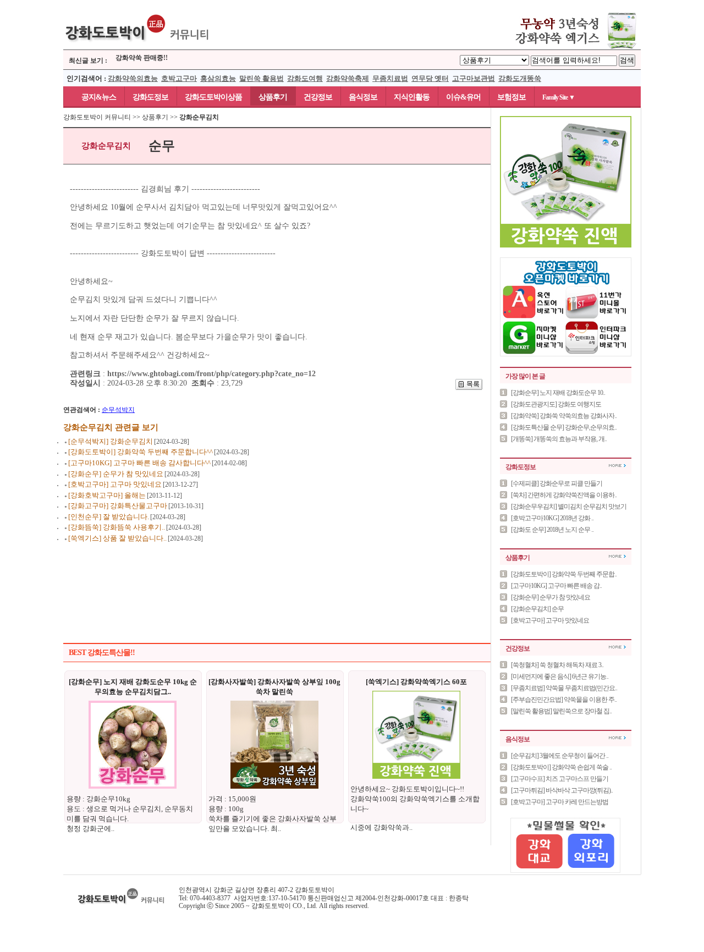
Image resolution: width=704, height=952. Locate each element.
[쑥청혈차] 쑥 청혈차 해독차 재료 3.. (557, 665)
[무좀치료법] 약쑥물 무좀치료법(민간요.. (564, 688)
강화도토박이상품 (213, 97)
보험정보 (511, 97)
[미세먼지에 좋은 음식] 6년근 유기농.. (559, 676)
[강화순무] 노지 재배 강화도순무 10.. (558, 393)
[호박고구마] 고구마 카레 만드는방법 (559, 802)
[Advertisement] (277, 579)
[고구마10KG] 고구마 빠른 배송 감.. (556, 586)
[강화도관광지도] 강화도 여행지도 (556, 404)
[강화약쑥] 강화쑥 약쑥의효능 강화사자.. (564, 416)
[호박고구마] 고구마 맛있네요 (550, 620)
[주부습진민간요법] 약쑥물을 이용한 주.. (564, 699)
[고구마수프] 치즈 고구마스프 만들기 (559, 779)
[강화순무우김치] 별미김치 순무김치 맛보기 (568, 506)
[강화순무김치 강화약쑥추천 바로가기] (566, 47)
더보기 (617, 465)
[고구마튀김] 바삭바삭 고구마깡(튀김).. (562, 790)
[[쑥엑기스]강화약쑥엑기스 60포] (416, 776)
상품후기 (272, 97)
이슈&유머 (463, 97)
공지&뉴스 (94, 97)
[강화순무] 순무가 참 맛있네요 (550, 597)
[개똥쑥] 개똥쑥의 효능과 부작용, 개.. (559, 439)
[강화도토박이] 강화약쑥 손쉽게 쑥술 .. (561, 767)
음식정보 (363, 97)
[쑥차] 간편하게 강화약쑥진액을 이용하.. (564, 495)
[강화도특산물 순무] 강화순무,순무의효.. (564, 427)
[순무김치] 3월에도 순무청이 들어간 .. (559, 756)
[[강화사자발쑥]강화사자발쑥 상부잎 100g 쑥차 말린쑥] (274, 786)
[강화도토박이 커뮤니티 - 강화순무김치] (137, 47)
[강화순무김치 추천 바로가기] (565, 245)
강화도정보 (150, 97)
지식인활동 (412, 97)
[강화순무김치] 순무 (537, 609)
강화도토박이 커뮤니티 (97, 117)
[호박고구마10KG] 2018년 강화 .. (552, 518)
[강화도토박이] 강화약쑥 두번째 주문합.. (564, 574)
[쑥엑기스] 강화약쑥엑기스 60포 (416, 682)
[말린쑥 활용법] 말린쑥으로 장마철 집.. (561, 711)
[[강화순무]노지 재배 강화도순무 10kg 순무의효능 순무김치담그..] (133, 786)
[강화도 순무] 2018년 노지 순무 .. (552, 529)
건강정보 (318, 97)
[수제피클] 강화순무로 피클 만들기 (556, 483)
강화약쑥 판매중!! (142, 55)
